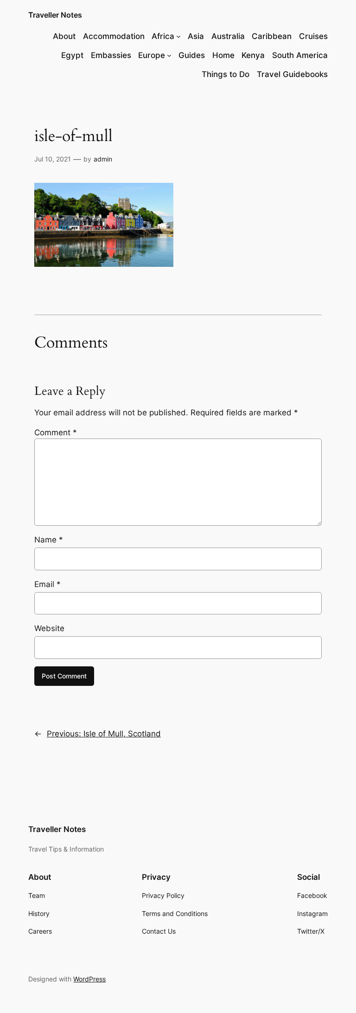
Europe (151, 55)
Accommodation (114, 36)
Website (49, 628)
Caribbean (272, 36)
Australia (228, 36)
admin (103, 159)
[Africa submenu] (178, 36)
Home (223, 55)
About (64, 36)
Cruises (313, 36)
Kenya (253, 55)
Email (47, 584)
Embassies (111, 55)
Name (48, 539)
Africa (163, 36)
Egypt (72, 55)
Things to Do (225, 74)
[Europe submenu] (169, 55)
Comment (55, 432)
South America (300, 55)
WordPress (89, 979)
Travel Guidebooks (292, 74)
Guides (191, 55)
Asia (196, 36)
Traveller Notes (55, 14)
